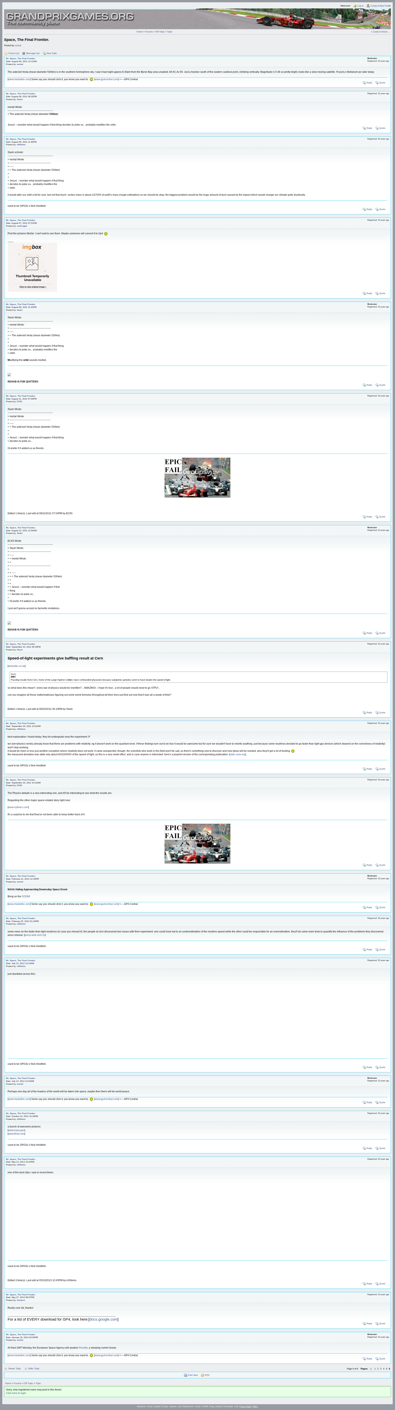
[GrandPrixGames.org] (70, 14)
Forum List (13, 53)
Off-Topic (160, 31)
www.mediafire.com (19, 79)
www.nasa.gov (16, 1130)
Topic (169, 31)
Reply (369, 82)
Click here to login (16, 1393)
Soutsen (21, 1300)
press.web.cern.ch (35, 935)
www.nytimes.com (18, 807)
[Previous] (371, 1368)
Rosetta (83, 1347)
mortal (18, 45)
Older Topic (34, 1368)
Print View (193, 1375)
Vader (20, 310)
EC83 (19, 401)
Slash (20, 99)
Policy (255, 1406)
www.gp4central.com (106, 79)
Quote (382, 82)
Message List (33, 53)
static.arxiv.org (237, 754)
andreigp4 (22, 226)
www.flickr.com (16, 1133)
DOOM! (26, 896)
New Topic (51, 53)
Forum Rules (245, 1406)
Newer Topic (14, 1368)
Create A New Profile (381, 6)
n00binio (21, 144)
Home (140, 31)
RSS (207, 1375)
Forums (149, 31)
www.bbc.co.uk (16, 666)
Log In (360, 6)
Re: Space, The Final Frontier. (21, 58)
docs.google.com (103, 1319)
